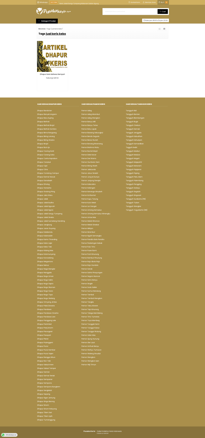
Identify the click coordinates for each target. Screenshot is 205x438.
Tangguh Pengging (134, 184)
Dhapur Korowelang (45, 258)
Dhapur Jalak (42, 199)
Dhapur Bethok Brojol (45, 125)
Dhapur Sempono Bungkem (48, 387)
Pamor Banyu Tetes (90, 125)
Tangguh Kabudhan (134, 136)
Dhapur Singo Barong (46, 401)
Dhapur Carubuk (44, 162)
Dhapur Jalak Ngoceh (46, 206)
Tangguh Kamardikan (135, 144)
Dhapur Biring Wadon (46, 140)
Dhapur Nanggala (44, 272)
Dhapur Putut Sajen (45, 353)
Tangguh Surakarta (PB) (136, 199)
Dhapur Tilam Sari (44, 412)
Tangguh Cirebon (133, 125)
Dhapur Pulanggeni (45, 342)
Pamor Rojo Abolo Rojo (91, 261)
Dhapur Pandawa (44, 309)
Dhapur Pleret (43, 339)
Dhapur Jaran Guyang (46, 228)
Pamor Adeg (87, 110)
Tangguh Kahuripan (134, 140)
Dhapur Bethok (43, 121)
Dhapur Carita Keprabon (47, 158)
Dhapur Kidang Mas (45, 250)
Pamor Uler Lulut (88, 342)
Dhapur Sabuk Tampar (46, 368)
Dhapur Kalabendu (45, 232)
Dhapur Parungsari (44, 331)
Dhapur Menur (43, 265)
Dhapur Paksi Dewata (46, 306)
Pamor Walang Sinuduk (91, 353)
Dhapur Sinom (43, 405)
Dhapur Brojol (42, 144)
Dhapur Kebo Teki (44, 247)
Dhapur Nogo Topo (45, 294)
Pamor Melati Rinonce (91, 221)
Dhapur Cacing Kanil (45, 151)
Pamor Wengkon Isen (90, 361)
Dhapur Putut (42, 346)
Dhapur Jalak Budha (45, 202)
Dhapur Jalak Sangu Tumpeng (49, 213)
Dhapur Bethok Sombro (46, 129)
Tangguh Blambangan (135, 118)
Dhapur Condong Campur (48, 173)
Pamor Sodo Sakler (89, 287)
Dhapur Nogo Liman (45, 276)
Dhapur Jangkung (44, 225)
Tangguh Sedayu (133, 188)
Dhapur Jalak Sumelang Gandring (51, 221)
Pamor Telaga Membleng (92, 313)
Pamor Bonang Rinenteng (92, 144)
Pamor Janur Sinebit (90, 173)
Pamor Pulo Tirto (88, 247)
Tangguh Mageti (133, 158)
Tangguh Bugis (132, 121)
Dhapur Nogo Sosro (45, 291)
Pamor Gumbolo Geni (90, 162)
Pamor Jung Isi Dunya (90, 177)
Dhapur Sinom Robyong (47, 409)
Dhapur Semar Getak (46, 375)
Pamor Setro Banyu (89, 280)
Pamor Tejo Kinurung (90, 309)
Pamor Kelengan (88, 188)
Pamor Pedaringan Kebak (92, 243)
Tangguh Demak (133, 129)
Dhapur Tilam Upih (44, 416)
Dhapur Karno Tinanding (47, 239)
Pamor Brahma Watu (90, 147)
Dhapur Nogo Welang (46, 298)
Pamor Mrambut (88, 232)
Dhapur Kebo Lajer (44, 243)
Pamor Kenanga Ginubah (92, 191)
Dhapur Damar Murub (46, 177)
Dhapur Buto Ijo (43, 147)
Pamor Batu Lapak (89, 129)
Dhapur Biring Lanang (46, 136)
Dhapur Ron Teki (44, 361)
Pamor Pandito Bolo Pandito (93, 239)
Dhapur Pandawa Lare (46, 317)
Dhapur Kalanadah (45, 236)
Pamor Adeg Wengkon (91, 118)
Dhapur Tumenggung (46, 420)
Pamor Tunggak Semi (90, 324)
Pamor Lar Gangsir (89, 206)
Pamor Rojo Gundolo (90, 265)
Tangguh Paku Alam (134, 177)
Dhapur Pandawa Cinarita (47, 313)
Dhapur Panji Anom (45, 328)
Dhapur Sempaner (44, 379)
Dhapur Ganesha (44, 188)
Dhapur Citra (42, 169)
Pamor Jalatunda (89, 169)
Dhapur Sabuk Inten (45, 364)
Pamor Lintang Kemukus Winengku (96, 213)
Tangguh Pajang (132, 173)
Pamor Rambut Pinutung (92, 258)
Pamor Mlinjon (87, 228)
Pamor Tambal (88, 294)
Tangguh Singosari (133, 195)
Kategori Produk (48, 21)
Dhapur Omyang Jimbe (47, 302)
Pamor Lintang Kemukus (92, 210)
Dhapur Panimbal (44, 324)
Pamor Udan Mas (89, 335)
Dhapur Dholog (43, 184)
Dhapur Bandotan (44, 110)
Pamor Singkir (87, 283)
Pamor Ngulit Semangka (91, 236)
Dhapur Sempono (44, 383)
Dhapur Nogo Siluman (46, 287)
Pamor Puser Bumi (89, 250)
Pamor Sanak (87, 269)
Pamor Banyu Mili (89, 121)
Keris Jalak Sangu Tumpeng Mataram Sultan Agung (79, 2)
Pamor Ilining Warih (89, 166)
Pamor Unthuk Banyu (90, 346)
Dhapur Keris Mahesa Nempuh (52, 74)
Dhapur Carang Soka (45, 155)
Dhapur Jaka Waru (44, 195)
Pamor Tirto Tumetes (90, 317)
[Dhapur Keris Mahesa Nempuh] (52, 56)
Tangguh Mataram (134, 166)
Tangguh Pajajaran (133, 169)
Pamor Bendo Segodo (90, 136)
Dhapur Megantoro (45, 261)
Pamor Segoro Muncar (91, 276)
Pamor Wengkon (88, 357)
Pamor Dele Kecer (89, 155)
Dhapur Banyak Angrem (47, 114)
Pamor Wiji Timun (89, 364)
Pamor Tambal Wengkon (92, 298)
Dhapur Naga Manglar (46, 269)
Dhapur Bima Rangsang (47, 132)
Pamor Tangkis (88, 302)
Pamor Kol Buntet (89, 195)
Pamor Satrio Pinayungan (92, 272)
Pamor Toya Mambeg (91, 320)
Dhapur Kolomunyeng (46, 254)
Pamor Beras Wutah (90, 140)
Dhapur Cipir (42, 166)
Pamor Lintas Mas (89, 217)
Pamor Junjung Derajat (91, 180)
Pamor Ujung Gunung (90, 339)
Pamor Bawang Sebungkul (92, 132)
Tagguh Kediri (131, 147)
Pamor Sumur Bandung (91, 291)
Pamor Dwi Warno (89, 158)
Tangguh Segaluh (133, 191)
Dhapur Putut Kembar (46, 350)
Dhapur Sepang (43, 394)
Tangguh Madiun (133, 151)
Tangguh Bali (131, 110)
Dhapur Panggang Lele (46, 320)
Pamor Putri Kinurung (90, 254)
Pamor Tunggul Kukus (90, 328)
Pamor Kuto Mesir (89, 202)
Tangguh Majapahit (134, 162)
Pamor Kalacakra (89, 184)
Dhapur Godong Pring (46, 191)
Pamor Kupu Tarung (90, 199)
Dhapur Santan (43, 372)
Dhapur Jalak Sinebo (45, 217)
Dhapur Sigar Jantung (46, 398)
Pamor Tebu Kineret (90, 306)
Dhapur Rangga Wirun (46, 357)
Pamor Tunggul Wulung (91, 331)
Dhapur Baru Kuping (45, 118)
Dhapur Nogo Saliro (45, 280)
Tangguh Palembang (134, 180)
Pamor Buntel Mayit (90, 151)
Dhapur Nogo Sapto (45, 283)
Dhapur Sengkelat (44, 390)
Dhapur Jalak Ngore (45, 210)
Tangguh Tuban (132, 202)
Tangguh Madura (133, 155)
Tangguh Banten (133, 114)
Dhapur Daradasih (44, 180)
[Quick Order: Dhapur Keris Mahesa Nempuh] (39, 69)
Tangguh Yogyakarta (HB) (136, 210)
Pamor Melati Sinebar (90, 225)
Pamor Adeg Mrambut (91, 114)
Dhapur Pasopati (44, 335)
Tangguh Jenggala (133, 132)
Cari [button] (163, 11)
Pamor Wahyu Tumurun (91, 350)
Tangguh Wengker (133, 206)
